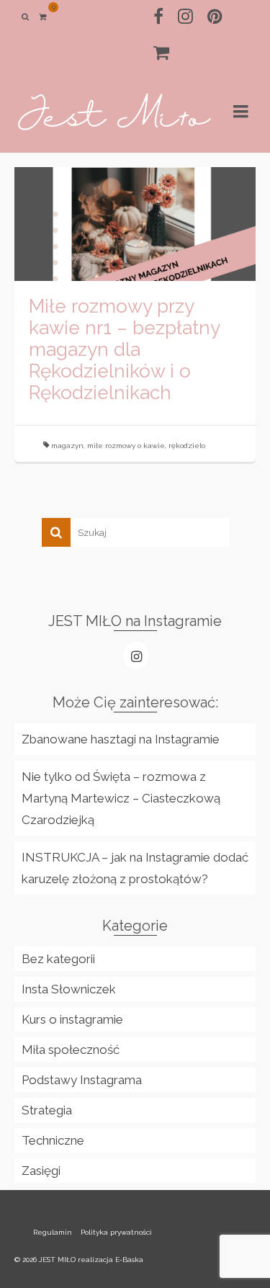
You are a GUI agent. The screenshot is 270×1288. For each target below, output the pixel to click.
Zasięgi (41, 1170)
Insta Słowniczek (69, 989)
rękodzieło (186, 446)
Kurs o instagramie (72, 1019)
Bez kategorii (58, 959)
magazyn (67, 446)
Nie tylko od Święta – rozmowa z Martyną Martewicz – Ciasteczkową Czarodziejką (121, 798)
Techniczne (53, 1140)
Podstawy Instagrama (82, 1080)
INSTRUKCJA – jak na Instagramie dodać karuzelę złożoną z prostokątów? (135, 868)
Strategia (47, 1110)
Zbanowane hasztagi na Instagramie (121, 739)
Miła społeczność (71, 1049)
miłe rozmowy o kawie (126, 446)
